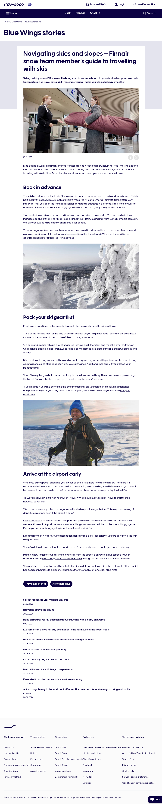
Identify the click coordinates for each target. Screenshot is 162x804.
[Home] (14, 4)
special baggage (87, 196)
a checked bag (55, 360)
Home (7, 21)
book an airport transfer (68, 558)
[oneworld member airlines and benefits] (30, 4)
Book (68, 13)
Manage (80, 13)
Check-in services (32, 520)
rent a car (47, 558)
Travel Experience (32, 21)
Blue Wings (17, 21)
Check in (95, 13)
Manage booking (32, 218)
